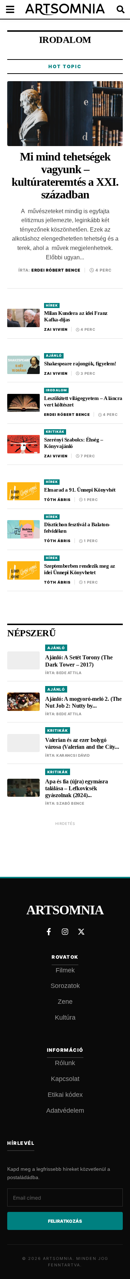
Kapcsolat (65, 1078)
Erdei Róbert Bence (56, 270)
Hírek (52, 305)
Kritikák (55, 432)
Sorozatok (65, 985)
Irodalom (56, 390)
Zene (65, 1001)
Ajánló (54, 355)
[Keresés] (116, 9)
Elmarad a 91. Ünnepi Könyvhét (80, 490)
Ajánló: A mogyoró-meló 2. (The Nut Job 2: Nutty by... (83, 702)
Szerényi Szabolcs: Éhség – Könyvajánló (73, 443)
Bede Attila (69, 673)
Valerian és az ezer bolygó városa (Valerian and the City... (82, 743)
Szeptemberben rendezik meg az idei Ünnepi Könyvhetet (79, 569)
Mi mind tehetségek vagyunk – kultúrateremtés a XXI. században (65, 175)
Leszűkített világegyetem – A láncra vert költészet (83, 401)
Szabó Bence (70, 803)
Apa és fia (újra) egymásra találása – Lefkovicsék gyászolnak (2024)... (76, 788)
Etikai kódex (65, 1094)
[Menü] (14, 9)
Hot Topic (65, 66)
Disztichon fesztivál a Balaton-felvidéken (77, 528)
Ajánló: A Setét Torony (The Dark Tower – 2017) (79, 660)
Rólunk (65, 1063)
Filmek (65, 970)
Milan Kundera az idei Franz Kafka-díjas (76, 316)
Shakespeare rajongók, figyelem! (80, 363)
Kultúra (65, 1017)
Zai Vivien (56, 329)
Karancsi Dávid (73, 755)
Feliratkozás (65, 1221)
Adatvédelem (65, 1110)
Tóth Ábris (57, 499)
